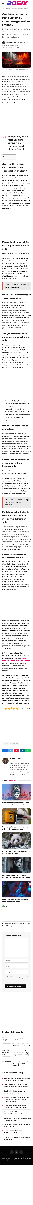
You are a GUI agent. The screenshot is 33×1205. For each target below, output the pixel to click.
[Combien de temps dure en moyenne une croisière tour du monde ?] (16, 792)
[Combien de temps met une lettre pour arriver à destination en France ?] (16, 816)
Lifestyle (8, 8)
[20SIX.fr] (17, 3)
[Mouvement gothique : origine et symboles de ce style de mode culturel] (16, 865)
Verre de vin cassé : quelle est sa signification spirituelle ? (21, 1064)
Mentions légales (13, 1160)
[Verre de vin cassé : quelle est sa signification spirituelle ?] (6, 1064)
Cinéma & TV (14, 743)
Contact (5, 1160)
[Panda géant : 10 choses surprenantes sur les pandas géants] (16, 840)
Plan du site (27, 1158)
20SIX (3, 8)
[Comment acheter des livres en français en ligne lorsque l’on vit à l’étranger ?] (6, 1053)
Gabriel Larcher (12, 42)
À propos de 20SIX (17, 1158)
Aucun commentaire (9, 47)
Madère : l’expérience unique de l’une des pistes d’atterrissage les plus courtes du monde (16, 1099)
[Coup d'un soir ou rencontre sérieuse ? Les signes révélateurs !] (16, 889)
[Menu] (3, 3)
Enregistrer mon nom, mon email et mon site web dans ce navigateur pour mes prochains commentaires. (16, 979)
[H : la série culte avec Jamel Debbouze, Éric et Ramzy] (16, 913)
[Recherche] (30, 3)
